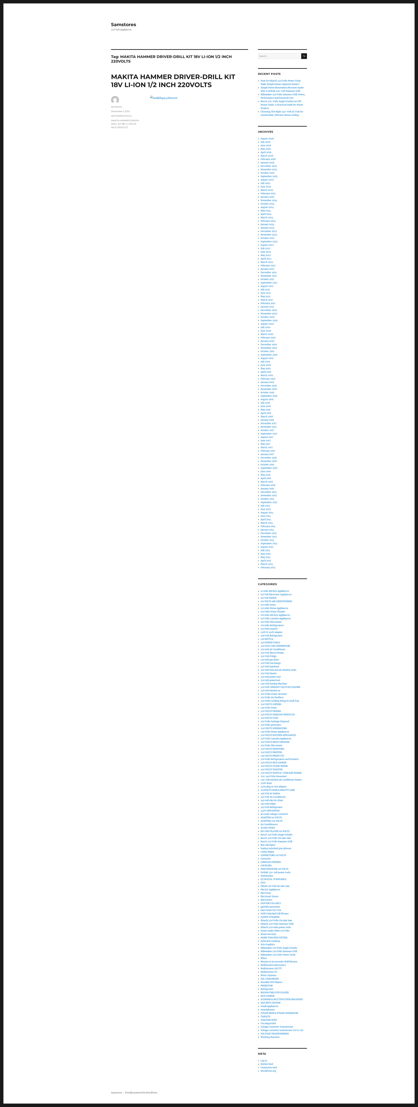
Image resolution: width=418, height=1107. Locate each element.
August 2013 (267, 547)
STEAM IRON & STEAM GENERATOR (279, 1013)
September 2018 (269, 396)
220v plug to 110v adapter (274, 786)
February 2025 (268, 193)
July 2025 (265, 183)
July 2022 (265, 248)
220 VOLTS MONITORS (272, 749)
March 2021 (267, 300)
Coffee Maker (267, 851)
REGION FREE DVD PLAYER (275, 992)
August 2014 (267, 512)
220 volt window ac (271, 690)
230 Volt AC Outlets (270, 793)
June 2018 (266, 406)
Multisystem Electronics (273, 965)
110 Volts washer (269, 628)
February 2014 (268, 526)
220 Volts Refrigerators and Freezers (280, 759)
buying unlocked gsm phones (276, 848)
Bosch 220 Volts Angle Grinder (277, 834)
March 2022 (267, 262)
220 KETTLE (267, 639)
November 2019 (269, 348)
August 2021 (267, 286)
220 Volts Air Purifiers (272, 697)
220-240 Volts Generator (274, 776)
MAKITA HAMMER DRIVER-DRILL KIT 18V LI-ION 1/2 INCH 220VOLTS (173, 81)
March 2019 (267, 375)
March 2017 (267, 447)
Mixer (264, 958)
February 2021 (268, 303)
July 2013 (265, 550)
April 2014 (266, 519)
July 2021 (265, 289)
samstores (116, 106)
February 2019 (268, 378)
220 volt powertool (270, 680)
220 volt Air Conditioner (273, 649)
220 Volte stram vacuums (274, 694)
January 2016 (267, 488)
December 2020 (269, 310)
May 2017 (265, 444)
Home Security (268, 934)
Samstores (123, 24)
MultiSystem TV (269, 972)
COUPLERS (266, 865)
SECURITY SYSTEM (271, 1002)
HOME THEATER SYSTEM (274, 937)
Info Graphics (268, 944)
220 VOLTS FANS (269, 718)
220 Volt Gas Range (271, 663)
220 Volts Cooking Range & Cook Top (280, 700)
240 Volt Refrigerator (271, 807)
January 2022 (267, 269)
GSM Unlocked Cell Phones (275, 913)
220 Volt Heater (269, 673)
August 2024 (267, 207)
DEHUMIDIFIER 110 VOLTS (275, 869)
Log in (264, 1060)
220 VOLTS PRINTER (271, 752)
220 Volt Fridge (268, 656)
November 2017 (269, 426)
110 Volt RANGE (269, 598)
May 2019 (266, 368)
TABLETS (265, 1016)
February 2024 (268, 221)
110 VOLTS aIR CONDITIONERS (276, 601)
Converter (266, 858)
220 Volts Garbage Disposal (275, 721)
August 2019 (267, 358)
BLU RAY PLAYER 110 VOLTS (275, 831)
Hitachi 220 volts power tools (276, 927)
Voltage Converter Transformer (277, 1026)
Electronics (266, 900)
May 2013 (265, 557)
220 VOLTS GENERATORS (274, 728)
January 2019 (267, 382)
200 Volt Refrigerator (271, 635)
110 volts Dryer (268, 604)
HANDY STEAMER (270, 917)
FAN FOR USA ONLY (271, 903)
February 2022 (268, 265)
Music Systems (268, 975)
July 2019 (265, 361)
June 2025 (266, 186)
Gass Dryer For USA (271, 910)
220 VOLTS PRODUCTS (272, 755)
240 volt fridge (268, 803)
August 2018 (267, 399)
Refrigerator (267, 989)
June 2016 (266, 471)
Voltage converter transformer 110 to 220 (282, 1030)
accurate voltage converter (274, 814)
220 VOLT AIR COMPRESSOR (275, 646)
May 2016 (266, 475)
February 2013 (268, 567)
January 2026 (267, 162)
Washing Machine (270, 1037)
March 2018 (267, 416)
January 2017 (267, 454)
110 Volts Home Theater (273, 611)
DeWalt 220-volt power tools (275, 872)
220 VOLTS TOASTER (271, 769)
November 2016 (269, 461)
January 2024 (267, 224)
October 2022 (267, 238)
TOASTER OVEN (269, 1020)
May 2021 (265, 296)
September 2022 (269, 241)
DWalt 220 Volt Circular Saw (275, 886)
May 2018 (265, 409)
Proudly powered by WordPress (141, 1092)
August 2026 (267, 138)
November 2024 (269, 200)
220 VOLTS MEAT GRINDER (275, 742)
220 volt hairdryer (270, 666)
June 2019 (266, 365)
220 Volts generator (271, 725)
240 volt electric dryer (272, 800)
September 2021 (269, 282)
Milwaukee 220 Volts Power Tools (278, 954)
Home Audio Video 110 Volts (275, 930)
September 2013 (269, 543)
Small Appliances (269, 1006)
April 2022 (266, 258)
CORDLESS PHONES (271, 862)
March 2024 (267, 217)
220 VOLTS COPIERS (271, 704)
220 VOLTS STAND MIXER (274, 766)
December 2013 (268, 533)
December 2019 (269, 344)
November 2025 (269, 169)
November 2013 (269, 536)
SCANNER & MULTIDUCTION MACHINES (282, 999)
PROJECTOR (267, 985)
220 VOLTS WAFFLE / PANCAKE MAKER (281, 773)
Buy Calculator (268, 845)
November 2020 (269, 313)
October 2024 (267, 203)
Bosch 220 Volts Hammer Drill (276, 841)
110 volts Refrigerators (272, 625)
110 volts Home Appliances (274, 608)
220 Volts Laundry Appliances (276, 738)
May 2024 (266, 210)
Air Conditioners (269, 824)
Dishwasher (267, 875)
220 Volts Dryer (269, 707)
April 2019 (266, 372)
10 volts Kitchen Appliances (275, 591)
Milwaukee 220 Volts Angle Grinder (279, 948)
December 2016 (269, 457)
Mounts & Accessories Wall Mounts (279, 961)
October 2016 (267, 464)
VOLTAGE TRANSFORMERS (275, 1033)
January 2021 (267, 306)
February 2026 (268, 159)
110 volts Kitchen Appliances (275, 615)
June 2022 (266, 251)
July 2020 (265, 327)
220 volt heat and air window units (278, 670)
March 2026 (267, 155)
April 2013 (266, 560)
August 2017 (267, 437)
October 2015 (267, 499)
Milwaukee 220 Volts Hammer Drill (279, 951)
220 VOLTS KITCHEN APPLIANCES (278, 735)
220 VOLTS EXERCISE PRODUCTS (278, 714)
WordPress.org (268, 1071)
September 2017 (269, 433)
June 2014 (266, 516)
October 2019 (267, 351)
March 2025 (267, 190)
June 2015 (266, 509)
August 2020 (267, 324)
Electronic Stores (269, 896)
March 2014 (267, 523)
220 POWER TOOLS (121, 116)
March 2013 (267, 564)
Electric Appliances (270, 889)
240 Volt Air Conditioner (273, 797)
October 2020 (267, 317)
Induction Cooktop (270, 941)
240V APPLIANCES (270, 810)
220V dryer (266, 783)
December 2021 (269, 272)
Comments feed (269, 1067)
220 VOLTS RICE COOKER (273, 762)
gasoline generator (270, 906)
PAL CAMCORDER (270, 978)
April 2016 (266, 478)
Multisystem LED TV (271, 968)
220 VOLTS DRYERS (271, 711)
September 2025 (269, 176)
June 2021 (266, 293)
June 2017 (266, 440)
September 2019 (269, 354)
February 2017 (268, 450)
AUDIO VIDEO (268, 827)
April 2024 (266, 214)
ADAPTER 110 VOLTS (271, 817)
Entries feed (267, 1064)
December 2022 (269, 231)
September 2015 (269, 502)
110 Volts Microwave (271, 622)
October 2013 (267, 540)
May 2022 (266, 255)
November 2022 (269, 234)
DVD (263, 882)
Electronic (266, 893)
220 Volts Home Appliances (275, 731)
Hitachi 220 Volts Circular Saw (276, 920)
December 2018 (269, 385)
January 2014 (267, 529)
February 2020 (268, 337)
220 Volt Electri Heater (272, 652)
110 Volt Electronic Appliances (276, 594)
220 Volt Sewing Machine (274, 683)
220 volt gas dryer (270, 659)
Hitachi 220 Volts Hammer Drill (277, 924)
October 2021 (267, 279)
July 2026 (265, 142)
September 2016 (269, 468)
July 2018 (265, 402)
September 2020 (269, 320)
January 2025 (267, 197)
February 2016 (268, 485)
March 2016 (267, 481)
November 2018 (269, 389)
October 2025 (267, 173)
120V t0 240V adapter (271, 632)
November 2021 (269, 276)
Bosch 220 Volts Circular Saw (276, 838)
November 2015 (269, 495)
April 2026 (266, 152)
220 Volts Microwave (271, 745)
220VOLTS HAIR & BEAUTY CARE (278, 790)
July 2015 (265, 505)
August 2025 (267, 179)
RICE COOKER (267, 996)
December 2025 (269, 166)
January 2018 (267, 420)
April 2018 (266, 413)
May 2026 (266, 149)
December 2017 (269, 423)
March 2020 (267, 334)
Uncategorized (268, 1023)
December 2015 (269, 492)
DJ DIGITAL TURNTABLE (273, 879)
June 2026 (266, 145)
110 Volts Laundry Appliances (276, 618)
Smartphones (268, 1009)
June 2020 (266, 330)
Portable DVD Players (271, 982)
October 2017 (267, 430)
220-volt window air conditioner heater (281, 779)
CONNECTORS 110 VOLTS (273, 855)
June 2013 (266, 553)
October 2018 (267, 392)
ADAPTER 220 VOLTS (272, 821)
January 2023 (267, 227)
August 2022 (267, 245)
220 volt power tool (271, 676)
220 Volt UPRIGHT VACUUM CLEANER (280, 687)
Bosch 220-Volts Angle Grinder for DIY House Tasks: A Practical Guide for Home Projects (282, 105)
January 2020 (267, 341)
